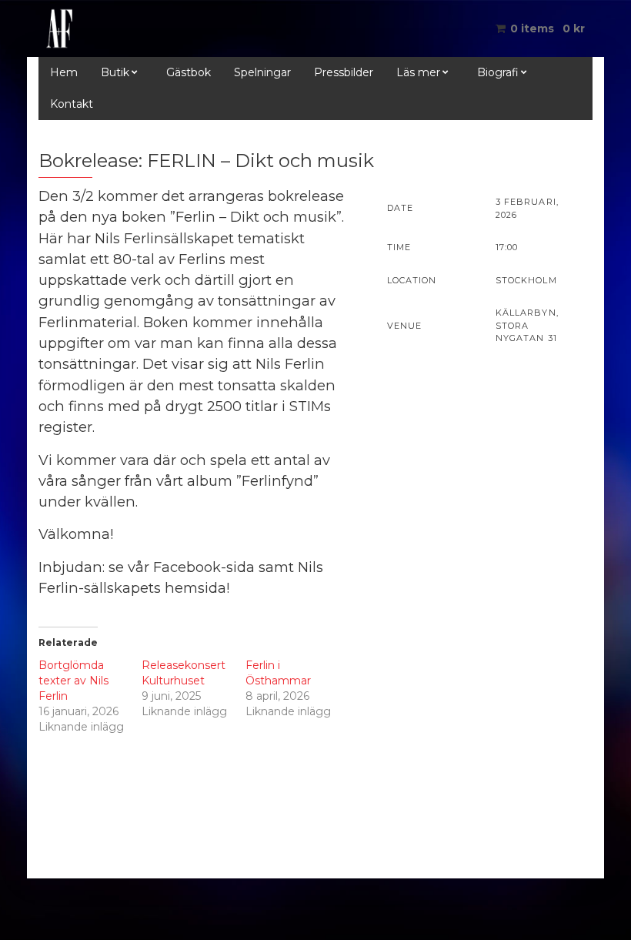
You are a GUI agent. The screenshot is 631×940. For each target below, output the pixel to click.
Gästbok (188, 72)
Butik (115, 72)
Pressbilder (343, 72)
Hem (64, 72)
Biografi (498, 72)
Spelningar (262, 72)
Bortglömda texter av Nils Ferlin (73, 680)
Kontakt (71, 104)
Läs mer (418, 72)
